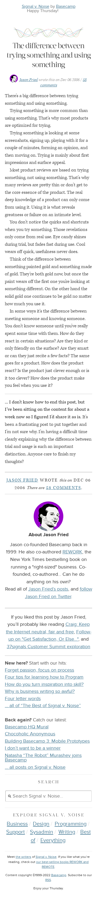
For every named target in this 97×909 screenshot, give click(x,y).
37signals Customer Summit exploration (48, 647)
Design (41, 824)
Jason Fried (28, 79)
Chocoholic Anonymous (30, 734)
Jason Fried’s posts (48, 589)
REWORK (72, 552)
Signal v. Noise (35, 6)
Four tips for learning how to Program (44, 677)
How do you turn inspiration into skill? (44, 684)
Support (15, 832)
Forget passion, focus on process (39, 670)
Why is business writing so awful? (40, 691)
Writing (66, 832)
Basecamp (65, 6)
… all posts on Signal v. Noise (35, 767)
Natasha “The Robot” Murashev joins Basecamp (43, 758)
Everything (52, 840)
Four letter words (23, 698)
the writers (23, 857)
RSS (48, 880)
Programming (70, 824)
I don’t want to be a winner (33, 748)
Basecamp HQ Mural (26, 727)
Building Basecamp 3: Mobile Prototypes (47, 741)
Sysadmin (41, 832)
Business (17, 824)
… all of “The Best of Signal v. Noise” (43, 705)
